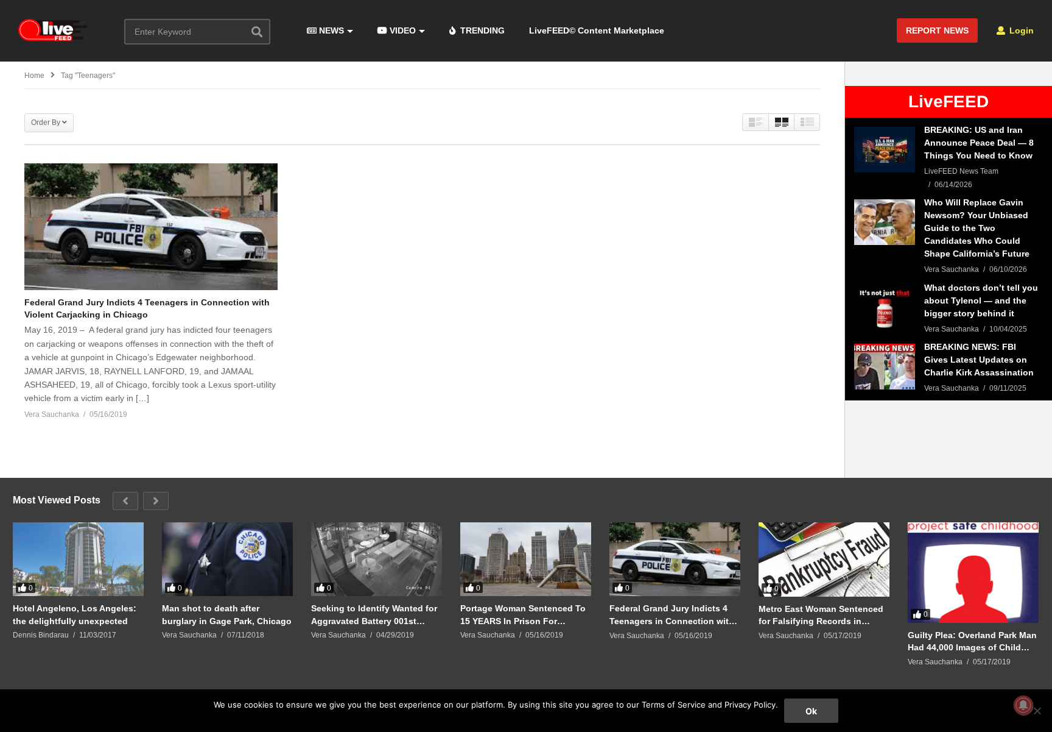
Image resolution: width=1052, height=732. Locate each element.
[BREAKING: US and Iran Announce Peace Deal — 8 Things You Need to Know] (884, 149)
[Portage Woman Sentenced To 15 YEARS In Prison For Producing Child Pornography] (525, 559)
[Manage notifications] (1023, 705)
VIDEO (401, 30)
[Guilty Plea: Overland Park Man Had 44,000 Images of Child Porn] (973, 572)
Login (1020, 30)
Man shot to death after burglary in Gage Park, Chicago (227, 614)
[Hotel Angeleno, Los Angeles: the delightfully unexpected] (78, 559)
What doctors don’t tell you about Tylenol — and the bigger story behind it (981, 300)
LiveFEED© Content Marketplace (596, 30)
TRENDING (481, 30)
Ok (811, 711)
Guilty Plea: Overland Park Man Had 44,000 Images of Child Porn (972, 641)
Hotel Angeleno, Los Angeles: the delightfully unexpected (74, 614)
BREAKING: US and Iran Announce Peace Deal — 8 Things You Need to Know (979, 142)
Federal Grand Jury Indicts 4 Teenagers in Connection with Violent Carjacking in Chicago (671, 614)
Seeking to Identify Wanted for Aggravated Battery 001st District (374, 614)
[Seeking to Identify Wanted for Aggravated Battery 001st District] (376, 559)
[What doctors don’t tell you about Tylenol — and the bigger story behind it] (884, 307)
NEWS (330, 30)
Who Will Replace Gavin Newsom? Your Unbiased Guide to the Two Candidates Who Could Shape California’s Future (976, 227)
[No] (1037, 711)
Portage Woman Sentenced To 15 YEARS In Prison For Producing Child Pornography (523, 614)
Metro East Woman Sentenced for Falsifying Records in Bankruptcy (821, 615)
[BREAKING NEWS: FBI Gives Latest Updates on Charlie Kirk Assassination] (884, 366)
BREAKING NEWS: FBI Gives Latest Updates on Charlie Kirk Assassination (979, 359)
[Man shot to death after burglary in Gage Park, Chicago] (227, 559)
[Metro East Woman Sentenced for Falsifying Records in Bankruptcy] (824, 559)
